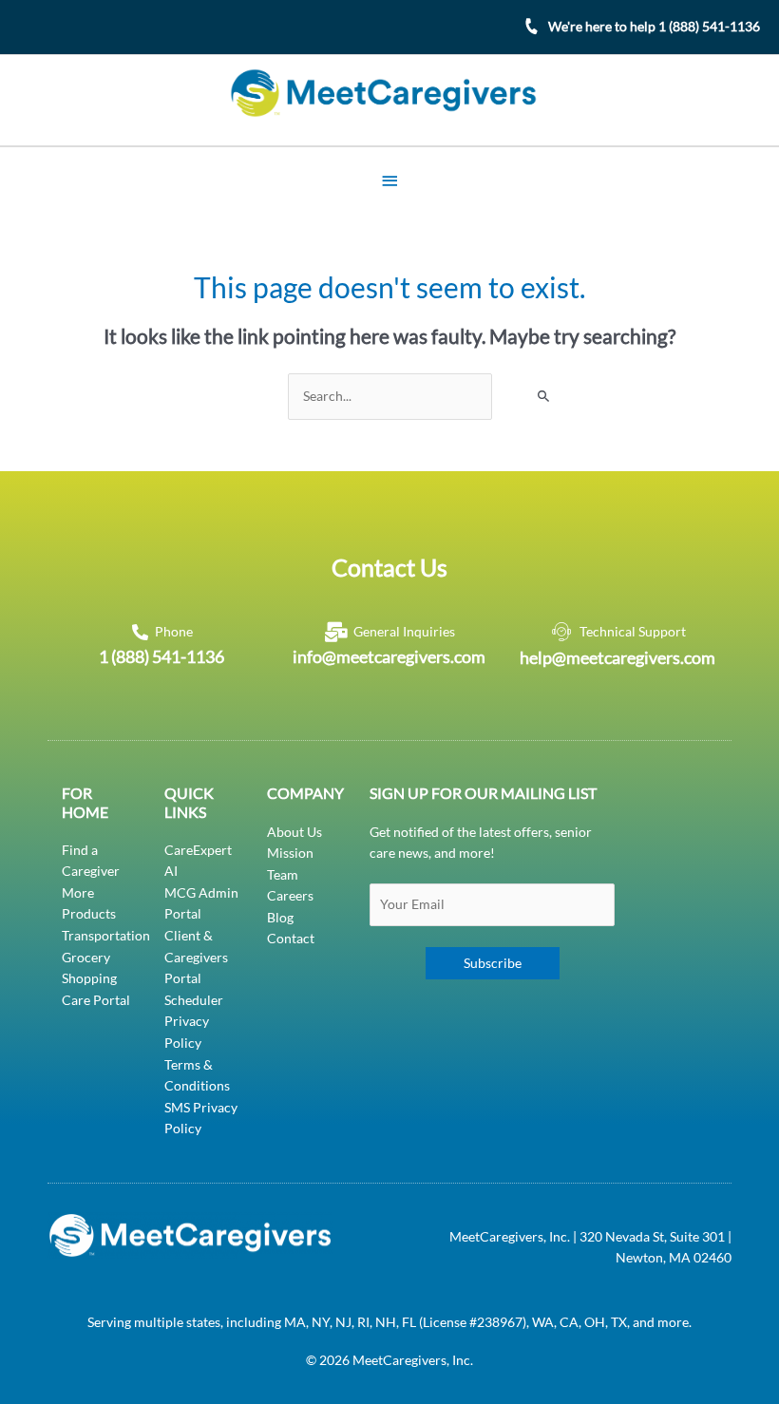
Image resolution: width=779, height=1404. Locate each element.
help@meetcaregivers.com (617, 657)
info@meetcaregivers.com (389, 656)
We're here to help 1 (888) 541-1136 (654, 26)
